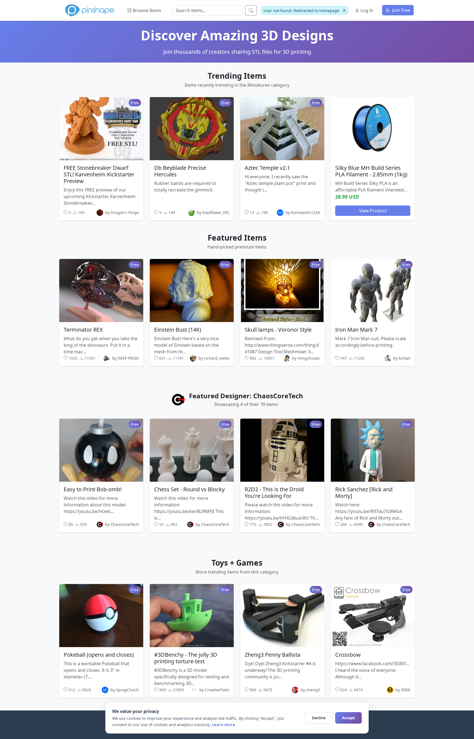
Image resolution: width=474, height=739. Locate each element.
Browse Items (146, 10)
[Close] (344, 10)
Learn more (223, 724)
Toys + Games (237, 562)
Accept (348, 717)
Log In (366, 10)
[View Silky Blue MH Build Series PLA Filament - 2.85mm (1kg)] (373, 128)
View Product (373, 210)
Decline (319, 717)
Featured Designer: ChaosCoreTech (246, 395)
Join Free (400, 10)
